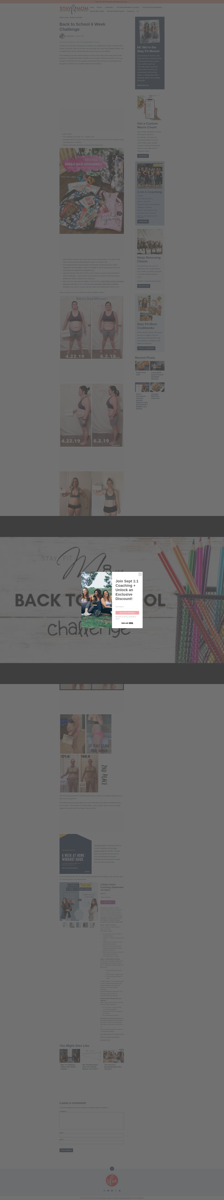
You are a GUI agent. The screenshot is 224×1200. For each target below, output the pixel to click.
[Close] (140, 574)
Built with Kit (127, 623)
